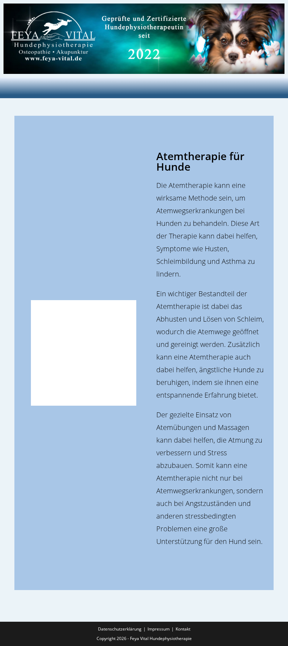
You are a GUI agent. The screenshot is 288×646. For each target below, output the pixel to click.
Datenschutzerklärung (120, 629)
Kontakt (183, 629)
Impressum (159, 629)
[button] (144, 88)
